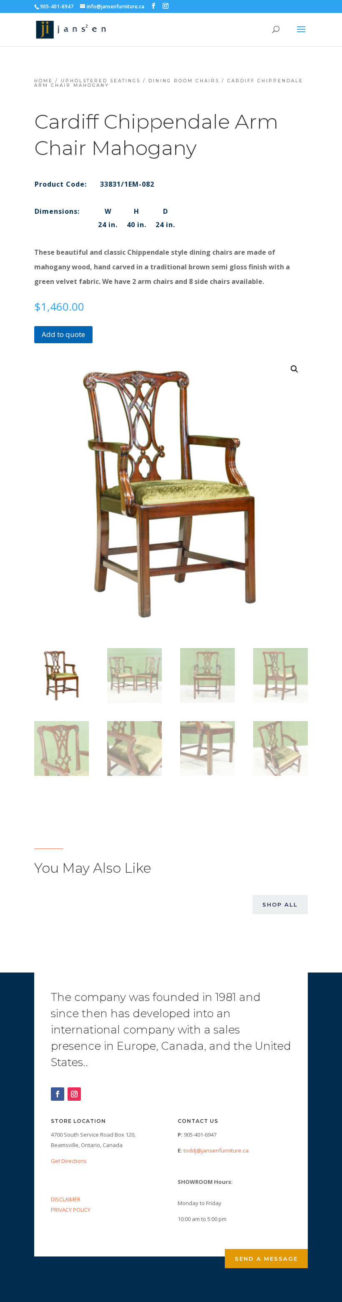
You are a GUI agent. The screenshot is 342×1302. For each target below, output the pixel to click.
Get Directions (69, 1161)
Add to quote (63, 334)
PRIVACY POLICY (71, 1209)
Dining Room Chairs (183, 81)
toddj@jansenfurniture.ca (216, 1150)
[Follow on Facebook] (57, 1094)
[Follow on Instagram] (74, 1094)
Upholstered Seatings (101, 81)
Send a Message (266, 1258)
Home (43, 81)
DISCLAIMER (65, 1199)
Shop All (280, 904)
